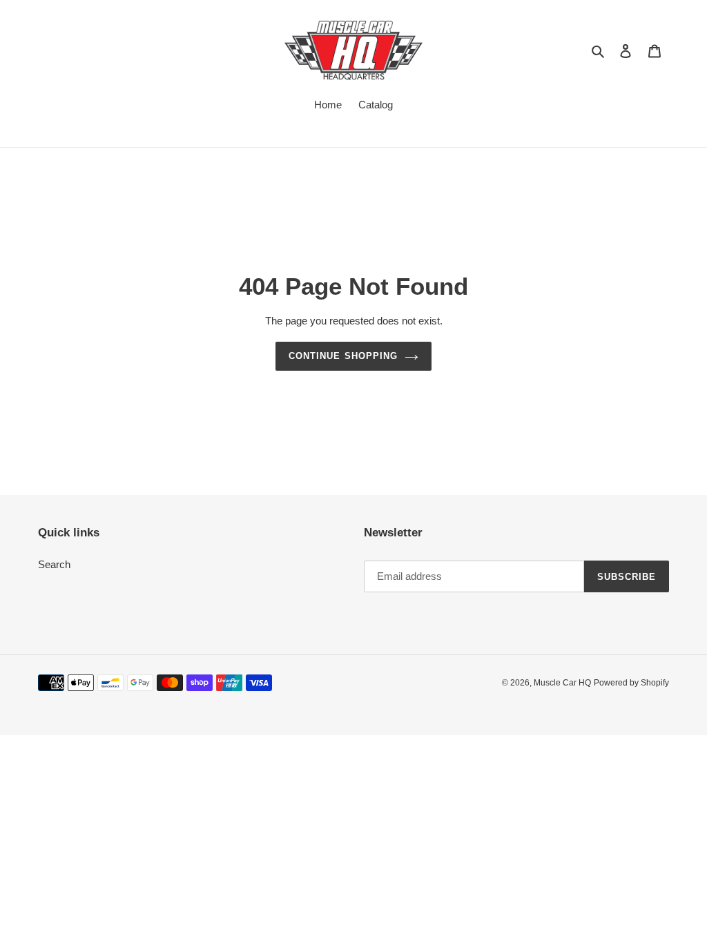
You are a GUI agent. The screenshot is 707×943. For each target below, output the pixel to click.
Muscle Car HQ (562, 683)
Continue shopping (343, 356)
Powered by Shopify (631, 683)
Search (54, 564)
